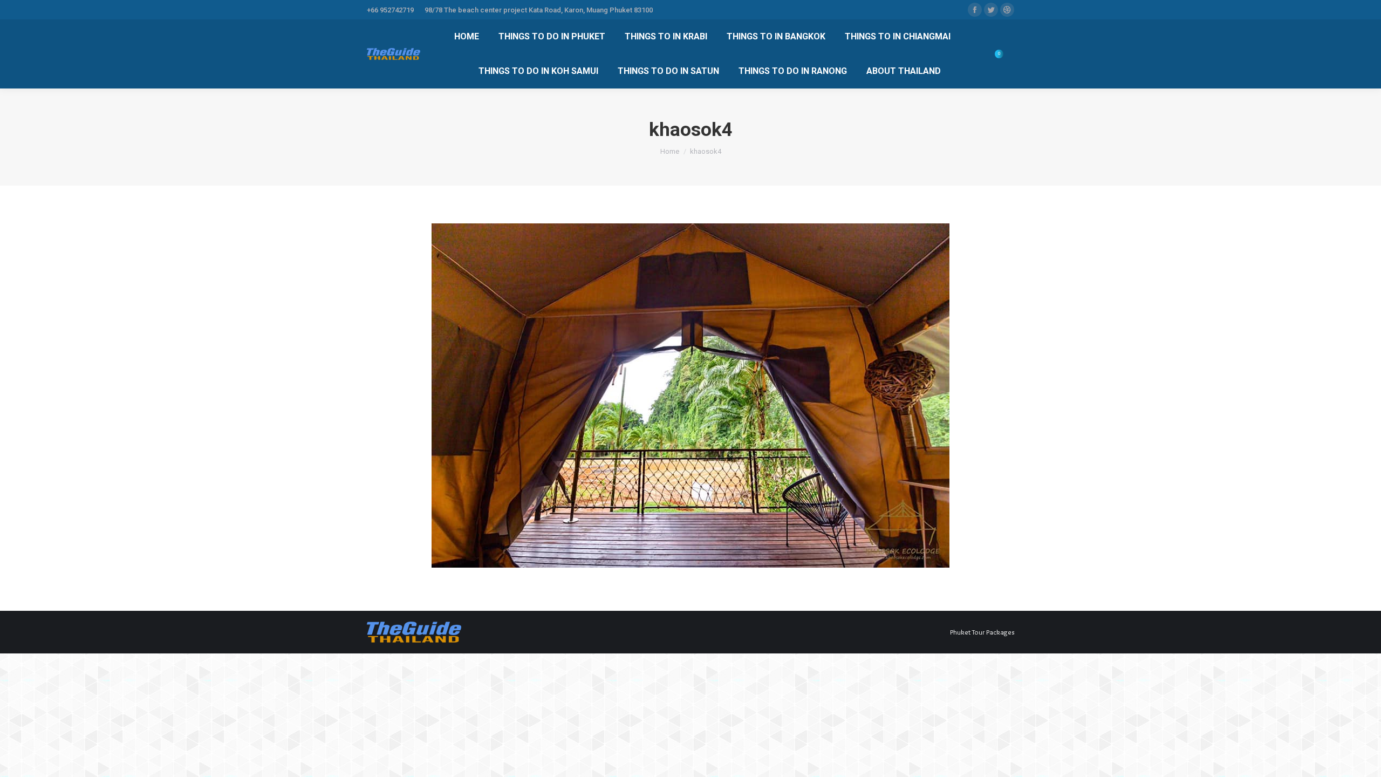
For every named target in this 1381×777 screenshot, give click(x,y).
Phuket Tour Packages (982, 632)
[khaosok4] (690, 395)
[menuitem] (466, 36)
